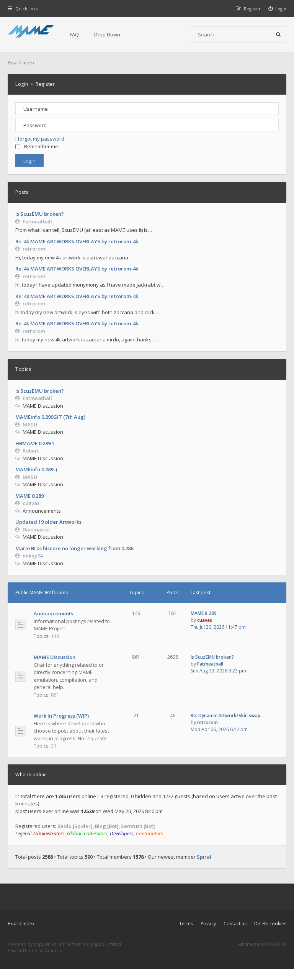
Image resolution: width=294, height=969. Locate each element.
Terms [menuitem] (186, 923)
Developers (122, 833)
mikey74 (32, 555)
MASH (30, 424)
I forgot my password (39, 138)
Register (45, 84)
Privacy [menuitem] (208, 923)
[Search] (278, 34)
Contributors (149, 833)
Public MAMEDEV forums (41, 592)
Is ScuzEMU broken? (39, 213)
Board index (21, 923)
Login (21, 84)
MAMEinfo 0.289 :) (36, 469)
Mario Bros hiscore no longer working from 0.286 (74, 548)
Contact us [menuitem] (235, 923)
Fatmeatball (37, 221)
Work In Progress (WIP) (61, 715)
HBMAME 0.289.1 (34, 443)
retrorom (34, 248)
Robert (31, 450)
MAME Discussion (54, 657)
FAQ (74, 34)
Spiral (204, 856)
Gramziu (53, 950)
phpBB (40, 944)
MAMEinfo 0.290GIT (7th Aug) (50, 416)
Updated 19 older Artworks (48, 521)
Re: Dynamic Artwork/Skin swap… (227, 715)
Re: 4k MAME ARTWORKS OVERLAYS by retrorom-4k (76, 241)
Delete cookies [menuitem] (270, 923)
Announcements (53, 613)
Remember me (41, 146)
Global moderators (87, 833)
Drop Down (107, 34)
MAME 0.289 (29, 495)
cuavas (31, 503)
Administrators (49, 833)
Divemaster (37, 529)
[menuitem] (277, 8)
